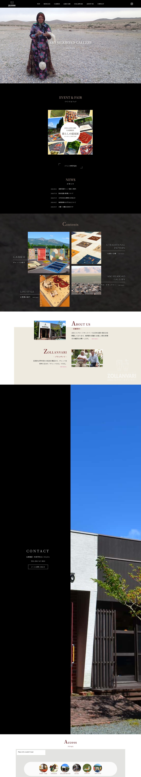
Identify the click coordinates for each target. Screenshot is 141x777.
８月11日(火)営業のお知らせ (67, 198)
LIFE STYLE (27, 291)
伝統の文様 (67, 4)
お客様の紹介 (30, 297)
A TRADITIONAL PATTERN (115, 246)
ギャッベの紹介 (23, 262)
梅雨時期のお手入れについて (67, 202)
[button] (2, 45)
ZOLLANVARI (78, 4)
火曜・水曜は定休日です (66, 207)
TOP (38, 4)
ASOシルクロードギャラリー (109, 285)
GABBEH (57, 4)
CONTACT (100, 4)
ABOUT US (90, 4)
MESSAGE (47, 4)
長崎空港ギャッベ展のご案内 (67, 189)
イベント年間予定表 (70, 166)
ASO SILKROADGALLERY (116, 277)
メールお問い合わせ (38, 567)
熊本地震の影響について (66, 193)
